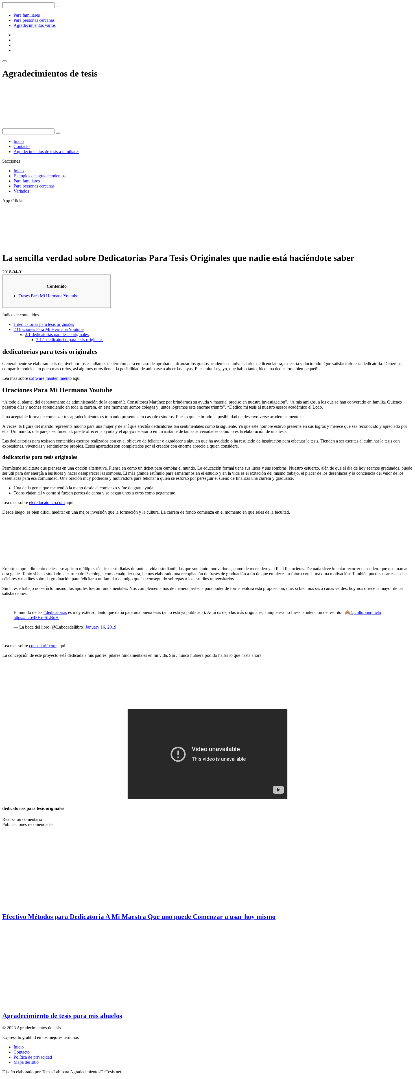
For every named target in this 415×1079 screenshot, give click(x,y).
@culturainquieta (365, 612)
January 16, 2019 (101, 627)
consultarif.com (42, 645)
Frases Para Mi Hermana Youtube (48, 295)
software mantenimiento (50, 378)
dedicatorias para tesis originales (44, 324)
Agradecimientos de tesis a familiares (46, 151)
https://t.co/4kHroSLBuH (36, 617)
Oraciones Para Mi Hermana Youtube (49, 329)
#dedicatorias (55, 612)
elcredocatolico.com (47, 502)
